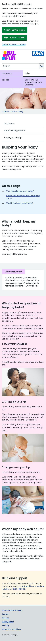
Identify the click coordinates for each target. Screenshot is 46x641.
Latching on (9, 123)
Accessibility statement (12, 610)
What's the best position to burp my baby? (23, 197)
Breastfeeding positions (15, 130)
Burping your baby (12, 137)
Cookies (5, 618)
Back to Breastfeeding (13, 111)
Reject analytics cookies (14, 37)
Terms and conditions (11, 629)
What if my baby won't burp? (19, 203)
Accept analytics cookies (14, 30)
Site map (5, 625)
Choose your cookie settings (14, 44)
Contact (5, 614)
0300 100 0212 (19, 589)
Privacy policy (8, 621)
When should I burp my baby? (20, 191)
